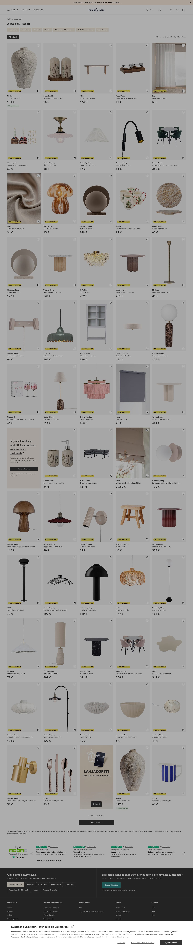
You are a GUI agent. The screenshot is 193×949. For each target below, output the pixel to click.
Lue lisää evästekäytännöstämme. (115, 937)
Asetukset (121, 943)
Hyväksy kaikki (171, 943)
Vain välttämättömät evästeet (142, 943)
